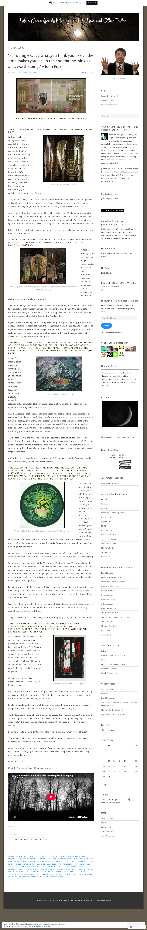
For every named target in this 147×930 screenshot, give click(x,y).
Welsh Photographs (109, 673)
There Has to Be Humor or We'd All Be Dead (36, 864)
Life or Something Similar (42, 861)
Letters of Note (107, 595)
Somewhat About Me (110, 96)
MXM (103, 526)
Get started (92, 3)
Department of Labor (82, 869)
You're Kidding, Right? (52, 866)
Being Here (80, 856)
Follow (106, 325)
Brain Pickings (107, 573)
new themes (59, 874)
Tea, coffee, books (108, 539)
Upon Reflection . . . (67, 864)
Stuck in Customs (108, 668)
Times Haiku (106, 621)
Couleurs (105, 504)
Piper (36, 305)
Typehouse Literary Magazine (113, 714)
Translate (119, 803)
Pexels (103, 660)
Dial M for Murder (16, 872)
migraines (36, 874)
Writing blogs (34, 866)
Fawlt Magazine (108, 698)
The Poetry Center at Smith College (115, 617)
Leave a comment (87, 72)
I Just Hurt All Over (83, 859)
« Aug (103, 785)
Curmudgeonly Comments (35, 859)
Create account (107, 818)
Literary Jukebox (108, 599)
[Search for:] (120, 116)
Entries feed (106, 827)
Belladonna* (106, 693)
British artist (29, 869)
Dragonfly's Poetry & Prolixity (113, 582)
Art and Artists (44, 856)
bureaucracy (43, 869)
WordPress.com (107, 836)
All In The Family (27, 856)
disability (31, 872)
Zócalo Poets (106, 635)
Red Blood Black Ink (109, 535)
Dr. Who (104, 508)
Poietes (60, 861)
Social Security (22, 877)
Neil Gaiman (106, 530)
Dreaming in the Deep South (113, 512)
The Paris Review (108, 548)
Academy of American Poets (112, 689)
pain (68, 874)
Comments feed (107, 831)
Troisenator (106, 552)
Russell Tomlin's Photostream (113, 664)
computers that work (60, 869)
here (114, 175)
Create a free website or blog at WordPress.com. (55, 900)
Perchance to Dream (109, 105)
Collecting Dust (107, 100)
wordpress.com (18, 866)
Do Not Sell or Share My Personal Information (93, 900)
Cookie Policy (47, 926)
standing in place (39, 877)
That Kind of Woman (110, 543)
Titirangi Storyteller (109, 626)
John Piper (68, 872)
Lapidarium (106, 521)
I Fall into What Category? (60, 859)
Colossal (104, 651)
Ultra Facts (105, 557)
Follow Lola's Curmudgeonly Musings (119, 300)
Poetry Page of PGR (109, 608)
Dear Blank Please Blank (111, 577)
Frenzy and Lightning (110, 483)
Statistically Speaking (75, 861)
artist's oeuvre (78, 866)
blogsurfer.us (14, 859)
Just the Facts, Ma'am (18, 861)
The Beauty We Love (109, 613)
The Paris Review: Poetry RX (112, 710)
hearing (58, 872)
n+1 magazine (107, 604)
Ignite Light (106, 517)
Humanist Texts (107, 591)
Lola (77, 872)
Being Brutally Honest (63, 856)
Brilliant (104, 499)
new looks (47, 874)
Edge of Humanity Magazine (113, 586)
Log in (103, 822)
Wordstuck (105, 630)
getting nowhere (45, 872)
